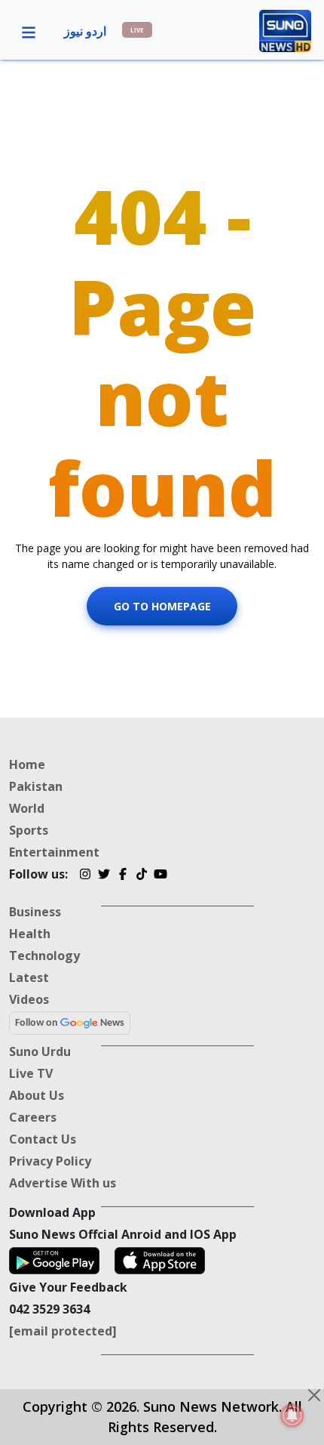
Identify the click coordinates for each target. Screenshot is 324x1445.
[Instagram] (84, 876)
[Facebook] (122, 876)
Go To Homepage (162, 606)
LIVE (137, 30)
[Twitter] (103, 876)
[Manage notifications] (292, 1415)
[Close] (314, 1395)
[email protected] (63, 1331)
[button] (28, 31)
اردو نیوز (85, 31)
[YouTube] (160, 876)
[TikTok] (141, 876)
